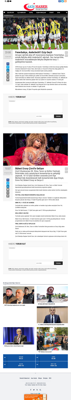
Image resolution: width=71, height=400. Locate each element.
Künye (40, 378)
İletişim (45, 378)
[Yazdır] (7, 76)
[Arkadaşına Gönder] (7, 73)
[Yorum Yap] (7, 79)
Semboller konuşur (8, 15)
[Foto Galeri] (8, 1)
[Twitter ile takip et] (62, 1)
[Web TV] (10, 1)
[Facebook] (7, 63)
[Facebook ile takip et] (59, 1)
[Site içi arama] (5, 1)
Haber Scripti (34, 393)
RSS (50, 378)
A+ (66, 52)
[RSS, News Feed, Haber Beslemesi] (65, 1)
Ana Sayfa (34, 378)
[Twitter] (7, 67)
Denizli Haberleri (25, 378)
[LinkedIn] (7, 70)
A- (66, 55)
